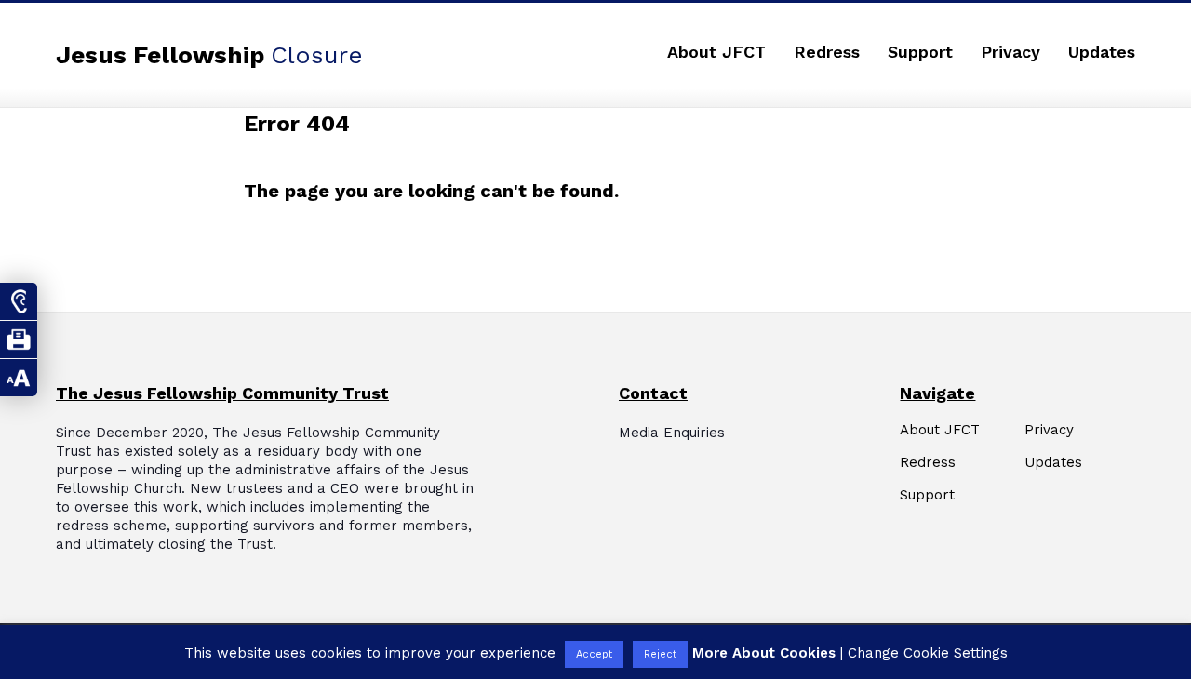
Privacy (1010, 51)
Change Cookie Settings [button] (928, 653)
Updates (1101, 51)
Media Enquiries (672, 432)
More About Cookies (764, 653)
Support (920, 51)
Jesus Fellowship (209, 55)
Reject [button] (660, 654)
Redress (827, 51)
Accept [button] (594, 654)
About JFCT (716, 51)
